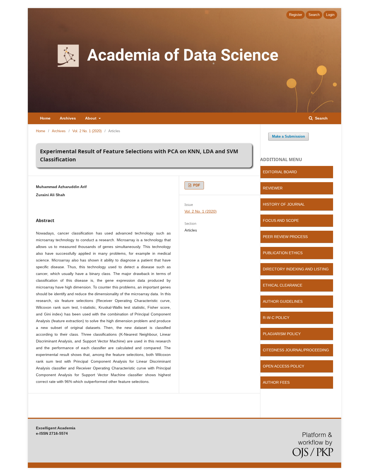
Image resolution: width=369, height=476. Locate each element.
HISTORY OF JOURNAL (284, 204)
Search (321, 118)
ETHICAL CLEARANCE (282, 285)
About (91, 118)
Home (45, 118)
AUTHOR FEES (276, 382)
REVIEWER (273, 188)
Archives (68, 118)
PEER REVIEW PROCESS (285, 236)
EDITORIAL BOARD (280, 172)
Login (330, 15)
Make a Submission (288, 136)
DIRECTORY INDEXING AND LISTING (296, 269)
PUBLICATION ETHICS (283, 253)
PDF (196, 185)
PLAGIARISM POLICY (282, 334)
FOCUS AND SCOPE (281, 220)
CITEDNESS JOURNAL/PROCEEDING (296, 350)
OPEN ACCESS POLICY (283, 366)
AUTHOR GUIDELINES (283, 301)
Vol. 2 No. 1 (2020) (87, 131)
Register (295, 15)
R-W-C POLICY (276, 317)
